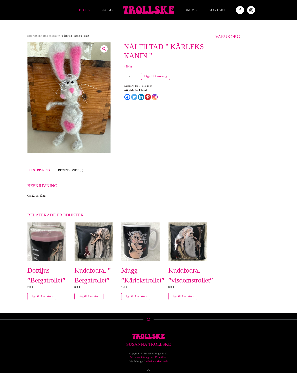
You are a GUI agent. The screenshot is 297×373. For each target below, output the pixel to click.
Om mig (191, 10)
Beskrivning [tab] (39, 170)
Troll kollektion (51, 35)
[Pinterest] (148, 97)
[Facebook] (127, 97)
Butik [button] (84, 10)
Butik (37, 35)
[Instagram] (155, 97)
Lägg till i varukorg (155, 76)
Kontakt (217, 10)
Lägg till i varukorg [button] (42, 296)
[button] (104, 49)
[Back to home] (148, 10)
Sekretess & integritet (141, 357)
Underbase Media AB (156, 361)
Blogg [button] (106, 10)
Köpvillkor (161, 357)
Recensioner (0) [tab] (70, 170)
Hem (29, 35)
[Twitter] (134, 97)
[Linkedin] (141, 97)
